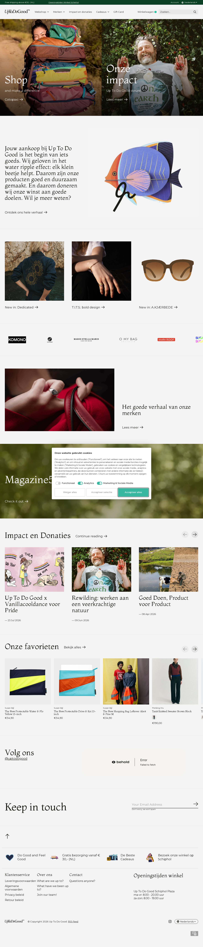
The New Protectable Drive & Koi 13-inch (75, 713)
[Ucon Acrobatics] (182, 339)
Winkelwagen (148, 12)
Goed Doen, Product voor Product (163, 600)
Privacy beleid (14, 894)
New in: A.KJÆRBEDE (156, 307)
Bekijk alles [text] (75, 648)
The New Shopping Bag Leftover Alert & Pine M (124, 713)
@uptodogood (16, 758)
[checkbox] (65, 483)
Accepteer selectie (101, 492)
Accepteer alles (133, 492)
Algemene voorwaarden (14, 887)
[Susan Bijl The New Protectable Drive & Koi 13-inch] (77, 681)
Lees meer (114, 99)
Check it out (14, 501)
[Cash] (194, 934)
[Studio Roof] (74, 339)
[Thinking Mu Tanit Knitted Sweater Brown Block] (175, 681)
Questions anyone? (82, 881)
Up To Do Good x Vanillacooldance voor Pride (32, 604)
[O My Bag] (36, 339)
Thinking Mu (158, 708)
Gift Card (119, 12)
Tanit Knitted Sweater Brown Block (172, 711)
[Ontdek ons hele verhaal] (143, 172)
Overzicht (142, 453)
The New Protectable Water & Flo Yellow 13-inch (24, 713)
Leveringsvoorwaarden (20, 881)
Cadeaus (101, 12)
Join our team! (47, 894)
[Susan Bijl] (113, 339)
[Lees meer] (59, 400)
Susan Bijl (9, 708)
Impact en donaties (80, 12)
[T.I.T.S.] (150, 339)
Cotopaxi (11, 99)
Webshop (40, 12)
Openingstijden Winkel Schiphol (63, 2)
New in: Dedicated (19, 307)
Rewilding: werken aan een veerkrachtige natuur (100, 604)
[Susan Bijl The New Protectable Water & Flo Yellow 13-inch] (28, 681)
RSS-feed (73, 921)
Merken (57, 12)
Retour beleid (14, 900)
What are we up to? (50, 881)
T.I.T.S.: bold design (86, 307)
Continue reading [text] (90, 536)
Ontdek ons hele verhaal (24, 212)
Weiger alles (70, 492)
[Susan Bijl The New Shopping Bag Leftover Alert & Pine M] (126, 681)
